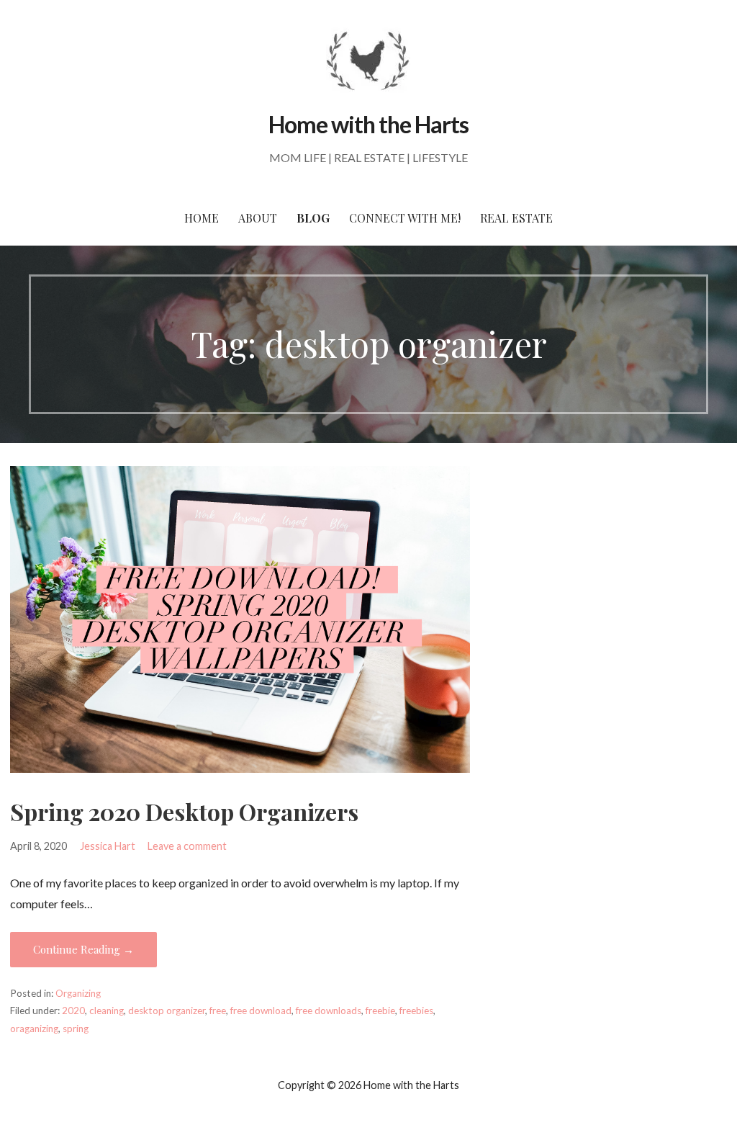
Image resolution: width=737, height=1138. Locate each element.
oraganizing (34, 1028)
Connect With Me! (405, 217)
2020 (73, 1010)
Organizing (78, 993)
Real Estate (516, 217)
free (217, 1010)
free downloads (328, 1010)
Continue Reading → (83, 949)
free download (260, 1010)
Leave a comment (187, 846)
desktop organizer (166, 1010)
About (257, 217)
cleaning (106, 1010)
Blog (313, 217)
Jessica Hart (107, 846)
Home (201, 217)
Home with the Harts (368, 124)
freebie (380, 1010)
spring (76, 1028)
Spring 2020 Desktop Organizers (184, 811)
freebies (416, 1010)
